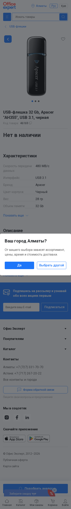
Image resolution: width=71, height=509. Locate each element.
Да (19, 265)
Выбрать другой (51, 265)
